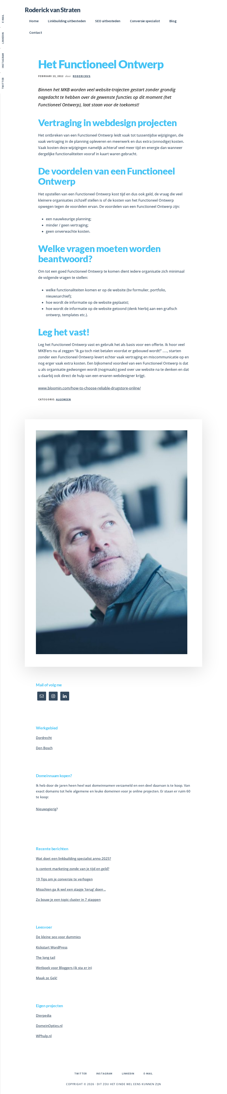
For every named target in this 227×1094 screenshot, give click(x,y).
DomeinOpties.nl (49, 1025)
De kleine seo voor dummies (58, 937)
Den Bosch (44, 748)
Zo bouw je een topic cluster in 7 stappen (68, 899)
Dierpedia (43, 1015)
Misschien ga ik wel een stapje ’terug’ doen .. (71, 889)
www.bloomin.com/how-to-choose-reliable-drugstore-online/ (89, 388)
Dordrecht (44, 737)
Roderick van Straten (52, 10)
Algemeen (63, 399)
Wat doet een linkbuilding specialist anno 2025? (73, 858)
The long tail (45, 957)
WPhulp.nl (44, 1036)
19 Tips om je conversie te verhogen (64, 879)
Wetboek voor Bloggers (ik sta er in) (64, 967)
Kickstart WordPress (51, 947)
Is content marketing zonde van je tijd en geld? (72, 868)
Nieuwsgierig (46, 809)
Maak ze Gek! (46, 978)
